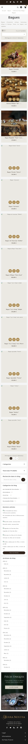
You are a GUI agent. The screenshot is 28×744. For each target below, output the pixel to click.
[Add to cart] (10, 65)
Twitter (10, 1)
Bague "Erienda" (14, 69)
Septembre (7, 617)
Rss (13, 727)
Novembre (7, 574)
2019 (5, 664)
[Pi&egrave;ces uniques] (14, 691)
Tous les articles (14, 552)
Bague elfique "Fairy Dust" (14, 275)
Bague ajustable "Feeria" (14, 378)
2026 (5, 561)
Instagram (21, 1)
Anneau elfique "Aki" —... (14, 103)
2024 (5, 586)
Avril (6, 603)
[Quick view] (18, 65)
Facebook (6, 1)
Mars (6, 653)
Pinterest (17, 1)
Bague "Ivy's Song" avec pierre (14, 343)
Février (6, 628)
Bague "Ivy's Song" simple (14, 309)
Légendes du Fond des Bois (10, 531)
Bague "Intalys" (14, 412)
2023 (5, 607)
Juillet (6, 578)
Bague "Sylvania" (14, 206)
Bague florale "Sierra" (14, 172)
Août (6, 564)
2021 (5, 657)
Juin (6, 581)
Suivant (17, 458)
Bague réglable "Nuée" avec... (14, 138)
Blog (13, 1)
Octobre (7, 596)
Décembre (7, 570)
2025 (5, 568)
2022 (5, 632)
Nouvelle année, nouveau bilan (11, 524)
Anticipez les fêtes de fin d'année (11, 537)
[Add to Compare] (14, 65)
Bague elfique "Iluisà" (14, 446)
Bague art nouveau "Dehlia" (14, 240)
